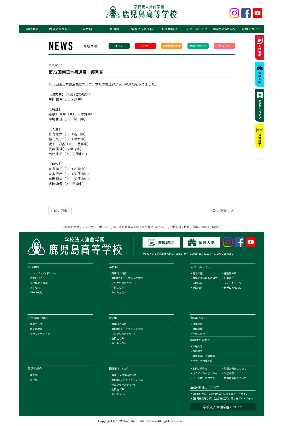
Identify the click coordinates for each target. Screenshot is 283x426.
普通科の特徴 (118, 324)
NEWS (145, 46)
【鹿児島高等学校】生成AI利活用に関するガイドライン (223, 398)
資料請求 (198, 351)
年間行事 (198, 282)
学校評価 (175, 227)
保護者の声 (230, 273)
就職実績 (198, 329)
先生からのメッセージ (123, 282)
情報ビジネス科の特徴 (123, 375)
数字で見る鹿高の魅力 (205, 278)
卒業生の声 (199, 333)
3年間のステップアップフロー (128, 278)
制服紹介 (229, 278)
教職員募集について (197, 227)
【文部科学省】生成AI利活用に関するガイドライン (220, 393)
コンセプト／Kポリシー (43, 273)
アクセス (35, 287)
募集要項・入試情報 (204, 356)
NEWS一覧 (36, 292)
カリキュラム (118, 292)
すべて (119, 46)
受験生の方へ (198, 46)
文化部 (33, 379)
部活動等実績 (171, 46)
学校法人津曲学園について (223, 406)
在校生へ (224, 46)
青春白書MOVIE (232, 287)
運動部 (33, 375)
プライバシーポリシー (96, 227)
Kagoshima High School (140, 421)
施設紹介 (198, 287)
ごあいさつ (36, 278)
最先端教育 (36, 329)
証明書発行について (155, 227)
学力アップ (36, 324)
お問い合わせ (71, 227)
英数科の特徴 (118, 273)
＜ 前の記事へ (60, 210)
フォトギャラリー (234, 282)
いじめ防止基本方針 (126, 227)
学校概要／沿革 (38, 282)
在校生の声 (117, 287)
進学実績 (198, 324)
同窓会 (216, 227)
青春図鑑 (198, 273)
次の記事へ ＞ (223, 210)
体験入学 (198, 346)
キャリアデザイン (40, 333)
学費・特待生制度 (203, 360)
